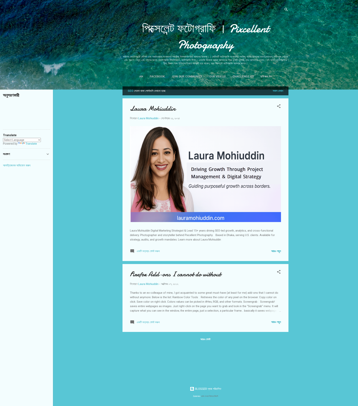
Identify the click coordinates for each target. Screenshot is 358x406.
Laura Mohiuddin (153, 108)
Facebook (157, 76)
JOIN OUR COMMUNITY (186, 76)
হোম (141, 76)
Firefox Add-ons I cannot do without (175, 274)
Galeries (196, 396)
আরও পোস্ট (205, 339)
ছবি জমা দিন (266, 76)
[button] (279, 107)
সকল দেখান (278, 91)
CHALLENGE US (243, 76)
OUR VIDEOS (217, 76)
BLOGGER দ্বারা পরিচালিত (207, 389)
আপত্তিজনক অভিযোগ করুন (16, 165)
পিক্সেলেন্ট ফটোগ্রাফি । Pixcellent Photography (205, 37)
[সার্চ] (286, 10)
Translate (31, 143)
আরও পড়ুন (276, 251)
